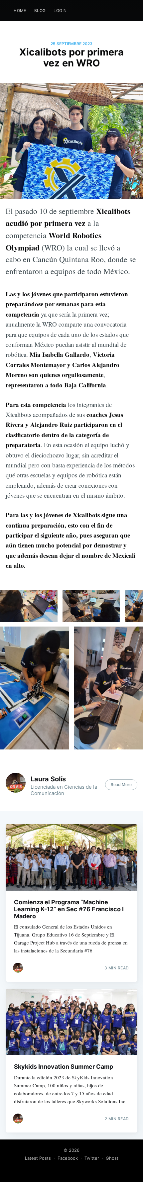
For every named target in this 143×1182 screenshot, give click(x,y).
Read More (121, 784)
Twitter (91, 1158)
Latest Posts (38, 1158)
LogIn (60, 10)
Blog (40, 10)
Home (20, 10)
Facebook (68, 1158)
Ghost (112, 1158)
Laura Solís (48, 779)
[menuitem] (20, 10)
